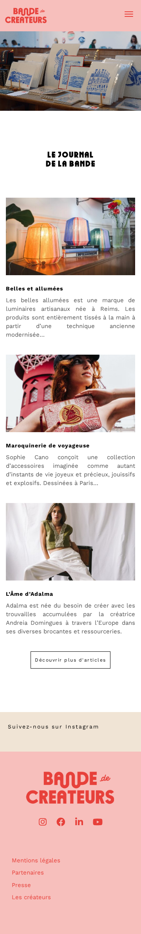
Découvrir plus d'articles (70, 660)
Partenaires (28, 872)
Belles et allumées (34, 288)
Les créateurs (31, 897)
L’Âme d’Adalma (29, 594)
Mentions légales (36, 860)
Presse (21, 885)
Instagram (82, 726)
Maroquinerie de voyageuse (48, 445)
